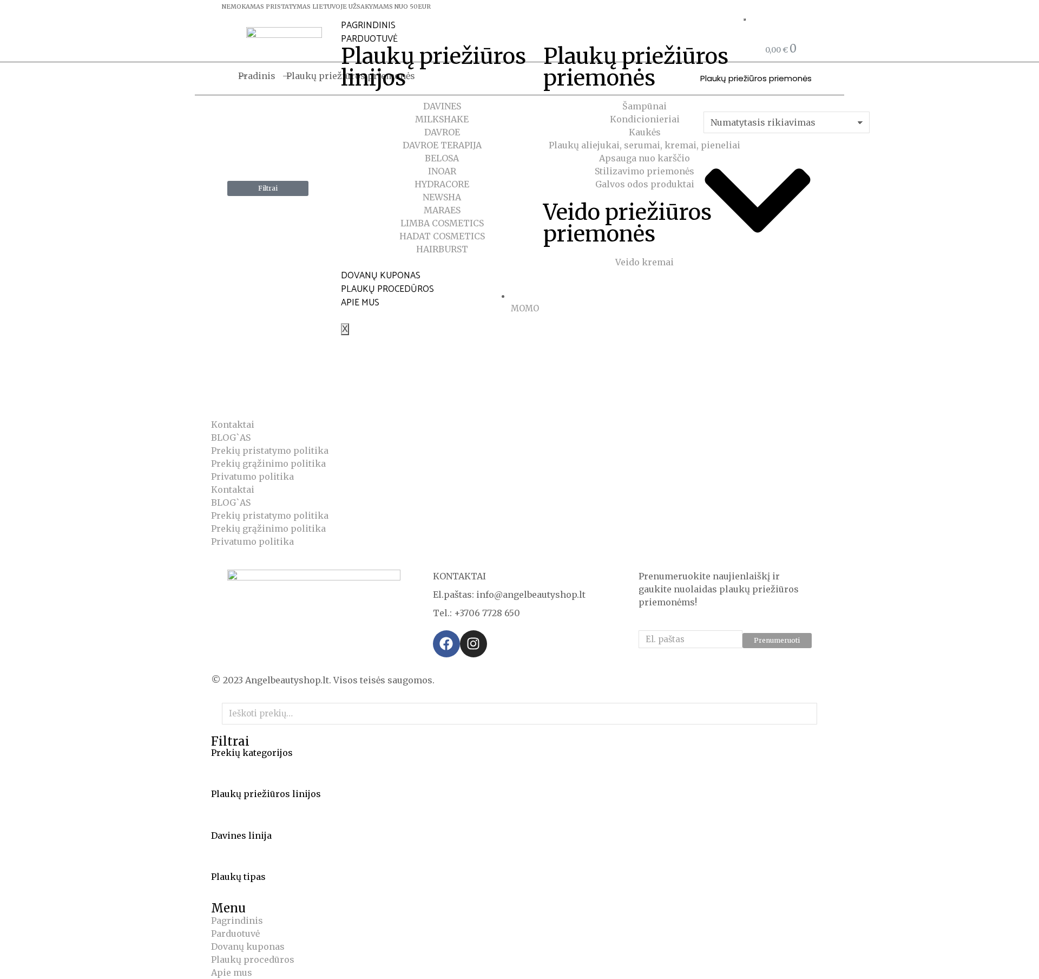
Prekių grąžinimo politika (268, 463)
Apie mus (360, 302)
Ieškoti (805, 714)
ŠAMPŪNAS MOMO (444, 368)
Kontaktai (232, 424)
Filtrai (268, 188)
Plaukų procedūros (387, 289)
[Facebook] (446, 643)
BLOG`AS (231, 437)
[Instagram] (473, 643)
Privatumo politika (252, 476)
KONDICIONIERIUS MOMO (294, 381)
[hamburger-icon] (745, 19)
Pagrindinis (368, 25)
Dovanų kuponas (380, 275)
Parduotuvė (369, 39)
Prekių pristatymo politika (269, 450)
